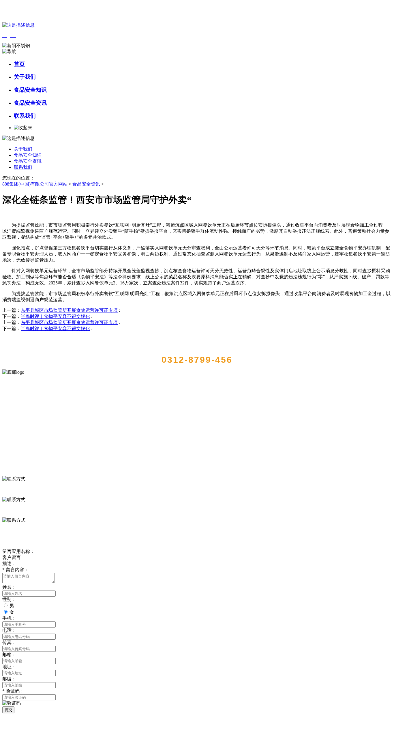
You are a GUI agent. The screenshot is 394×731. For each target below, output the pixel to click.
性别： (9, 599)
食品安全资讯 (30, 103)
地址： (9, 666)
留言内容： (15, 569)
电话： (9, 630)
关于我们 (25, 77)
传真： (9, 642)
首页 (19, 64)
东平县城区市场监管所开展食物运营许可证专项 (69, 310)
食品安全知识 (30, 90)
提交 (8, 710)
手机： (9, 618)
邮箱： (9, 654)
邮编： (9, 678)
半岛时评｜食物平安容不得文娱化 (55, 316)
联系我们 (25, 116)
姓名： (9, 587)
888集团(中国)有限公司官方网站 (34, 184)
